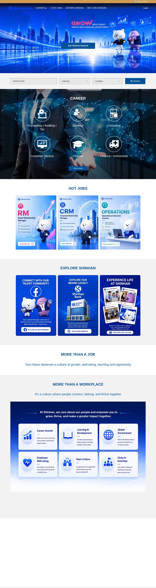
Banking (78, 125)
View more (78, 168)
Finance (78, 156)
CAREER (40, 8)
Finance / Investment (113, 156)
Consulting (114, 125)
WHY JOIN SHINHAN (96, 8)
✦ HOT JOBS (56, 8)
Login (145, 8)
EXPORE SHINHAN (75, 8)
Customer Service (42, 156)
